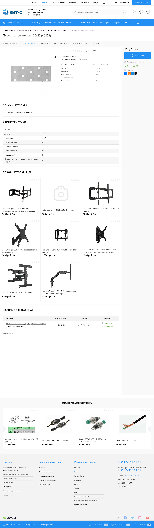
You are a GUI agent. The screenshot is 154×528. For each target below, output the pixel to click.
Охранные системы (10, 478)
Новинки (42, 468)
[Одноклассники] (129, 73)
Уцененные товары (45, 484)
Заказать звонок (141, 3)
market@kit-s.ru (131, 475)
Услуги (96, 3)
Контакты (85, 3)
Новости (77, 492)
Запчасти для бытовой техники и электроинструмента (14, 469)
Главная (34, 3)
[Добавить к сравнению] (55, 57)
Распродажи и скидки (46, 476)
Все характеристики (100, 64)
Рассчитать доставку (135, 62)
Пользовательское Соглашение (85, 501)
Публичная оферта (80, 505)
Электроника (7, 487)
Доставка (73, 3)
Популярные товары (46, 472)
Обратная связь (13, 525)
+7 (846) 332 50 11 (31, 525)
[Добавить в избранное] (55, 52)
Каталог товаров (15, 23)
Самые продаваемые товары (77, 403)
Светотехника (8, 483)
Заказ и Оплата (59, 3)
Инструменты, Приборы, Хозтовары (15, 474)
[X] (136, 73)
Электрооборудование (11, 491)
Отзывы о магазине (81, 496)
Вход (115, 3)
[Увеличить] (30, 73)
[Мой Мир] (132, 73)
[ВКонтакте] (125, 73)
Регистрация (124, 3)
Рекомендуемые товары (47, 480)
